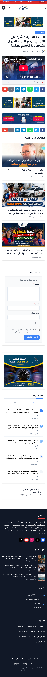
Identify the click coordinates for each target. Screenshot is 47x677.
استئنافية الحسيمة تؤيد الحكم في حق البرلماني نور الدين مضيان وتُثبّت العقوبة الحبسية (22, 473)
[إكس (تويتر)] (37, 540)
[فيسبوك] (43, 540)
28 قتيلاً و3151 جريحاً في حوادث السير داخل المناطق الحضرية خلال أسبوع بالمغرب (22, 427)
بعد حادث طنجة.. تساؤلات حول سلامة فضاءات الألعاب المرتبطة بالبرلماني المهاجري (20, 566)
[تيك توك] (21, 540)
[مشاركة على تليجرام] (23, 89)
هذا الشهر (14, 403)
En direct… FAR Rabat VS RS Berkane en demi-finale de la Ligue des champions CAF (21, 411)
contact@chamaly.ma (34, 599)
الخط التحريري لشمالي (32, 490)
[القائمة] (44, 7)
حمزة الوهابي (21, 627)
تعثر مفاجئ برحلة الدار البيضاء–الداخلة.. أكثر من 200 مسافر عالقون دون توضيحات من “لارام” (22, 457)
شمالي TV (40, 32)
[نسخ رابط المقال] (11, 89)
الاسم (37, 304)
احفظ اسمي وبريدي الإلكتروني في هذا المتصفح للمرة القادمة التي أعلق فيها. (24, 331)
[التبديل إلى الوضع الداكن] (3, 8)
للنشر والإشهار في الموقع (31, 495)
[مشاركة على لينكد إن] (17, 89)
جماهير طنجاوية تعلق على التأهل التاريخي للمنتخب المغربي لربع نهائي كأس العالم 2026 (24, 254)
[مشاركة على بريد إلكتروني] (5, 89)
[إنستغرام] (32, 540)
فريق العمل (37, 492)
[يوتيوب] (26, 540)
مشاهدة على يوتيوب (9, 82)
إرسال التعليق (32, 337)
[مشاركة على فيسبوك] (42, 89)
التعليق (36, 284)
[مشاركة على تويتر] (36, 89)
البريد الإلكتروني (34, 313)
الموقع (37, 322)
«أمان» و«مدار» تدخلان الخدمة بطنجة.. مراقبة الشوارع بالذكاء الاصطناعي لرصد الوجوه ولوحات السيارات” (25, 213)
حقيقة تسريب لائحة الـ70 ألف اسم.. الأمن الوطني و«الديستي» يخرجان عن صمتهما (19, 576)
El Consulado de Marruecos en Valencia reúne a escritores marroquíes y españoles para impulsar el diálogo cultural (21, 442)
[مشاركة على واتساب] (30, 89)
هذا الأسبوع (33, 403)
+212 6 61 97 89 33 (35, 608)
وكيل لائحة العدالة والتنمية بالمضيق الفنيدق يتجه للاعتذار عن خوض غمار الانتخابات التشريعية (19, 557)
